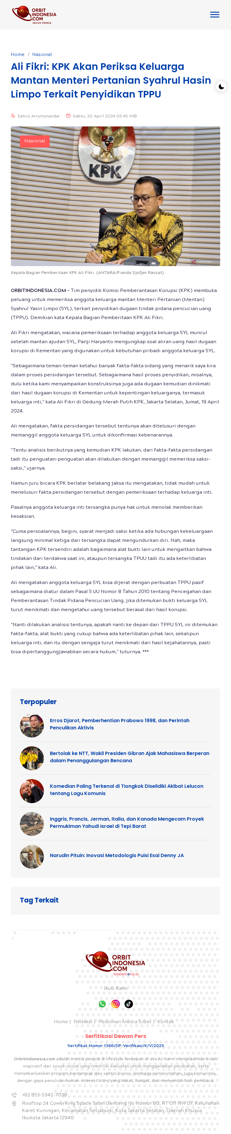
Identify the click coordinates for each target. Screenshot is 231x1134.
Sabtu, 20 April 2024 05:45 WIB (105, 116)
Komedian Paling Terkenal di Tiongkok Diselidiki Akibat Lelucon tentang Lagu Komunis (126, 790)
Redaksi (83, 1022)
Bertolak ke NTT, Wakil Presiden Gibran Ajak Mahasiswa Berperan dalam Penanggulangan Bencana (129, 757)
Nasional (42, 55)
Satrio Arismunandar (38, 116)
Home (18, 55)
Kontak (165, 1022)
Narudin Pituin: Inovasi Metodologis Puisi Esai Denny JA (117, 855)
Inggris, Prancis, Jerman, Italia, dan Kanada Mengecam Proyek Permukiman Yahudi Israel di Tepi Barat (127, 823)
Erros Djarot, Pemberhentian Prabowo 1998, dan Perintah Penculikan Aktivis (119, 724)
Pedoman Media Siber (125, 1022)
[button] (214, 14)
